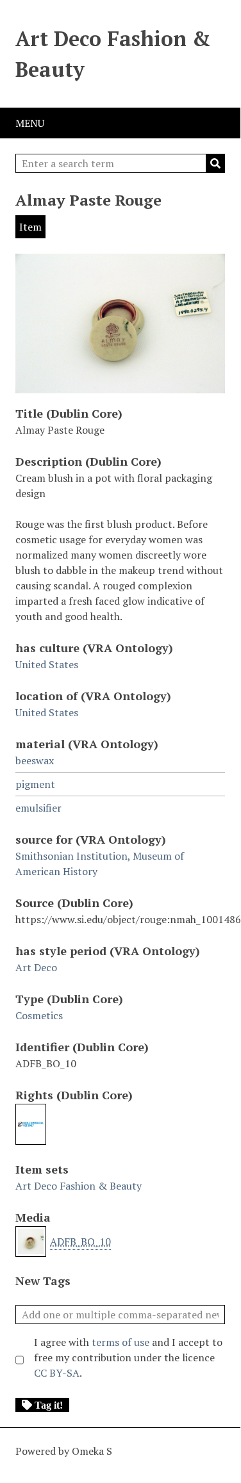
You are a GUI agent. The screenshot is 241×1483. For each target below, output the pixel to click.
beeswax (34, 760)
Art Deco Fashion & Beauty (112, 54)
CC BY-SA (56, 1373)
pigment (35, 784)
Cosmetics (39, 1015)
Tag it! (49, 1405)
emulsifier (38, 808)
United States (46, 664)
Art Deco (36, 967)
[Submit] (215, 163)
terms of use (120, 1342)
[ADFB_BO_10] (120, 387)
